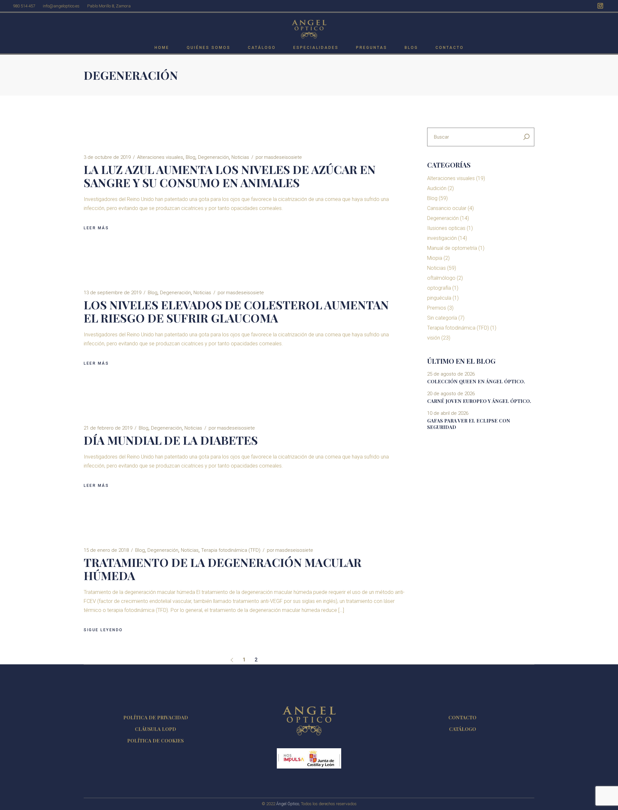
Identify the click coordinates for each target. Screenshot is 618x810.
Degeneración (213, 157)
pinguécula (439, 298)
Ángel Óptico (287, 803)
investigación (442, 238)
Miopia (434, 258)
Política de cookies (155, 740)
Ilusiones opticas (446, 228)
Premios (436, 308)
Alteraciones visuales (160, 157)
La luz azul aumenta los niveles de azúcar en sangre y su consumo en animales (230, 175)
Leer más (96, 228)
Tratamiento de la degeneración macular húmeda (222, 568)
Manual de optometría (452, 248)
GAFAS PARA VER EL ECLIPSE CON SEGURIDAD (468, 423)
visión (433, 338)
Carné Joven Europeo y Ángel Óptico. (479, 401)
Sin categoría (442, 318)
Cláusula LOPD (155, 729)
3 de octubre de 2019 (107, 157)
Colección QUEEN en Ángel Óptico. (476, 381)
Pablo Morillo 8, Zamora (109, 6)
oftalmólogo (441, 278)
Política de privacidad (155, 717)
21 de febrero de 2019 (108, 428)
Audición (436, 188)
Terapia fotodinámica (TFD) (230, 550)
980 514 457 (24, 6)
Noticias (240, 157)
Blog (190, 157)
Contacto (462, 717)
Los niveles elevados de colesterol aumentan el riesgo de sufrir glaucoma (236, 311)
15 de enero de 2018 (106, 550)
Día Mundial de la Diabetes (171, 440)
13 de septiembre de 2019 (112, 293)
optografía (439, 288)
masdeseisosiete (279, 157)
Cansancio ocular (446, 208)
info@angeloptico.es (61, 6)
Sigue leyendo (103, 630)
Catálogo (462, 729)
